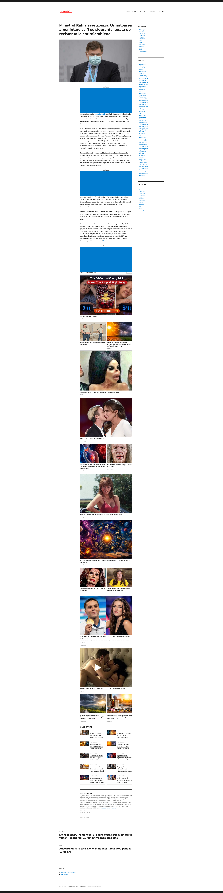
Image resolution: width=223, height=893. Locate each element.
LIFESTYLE (142, 39)
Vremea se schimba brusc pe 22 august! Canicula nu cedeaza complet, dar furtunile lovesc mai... (124, 749)
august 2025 (142, 86)
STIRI (140, 50)
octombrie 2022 (143, 148)
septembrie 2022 (143, 150)
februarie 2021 (143, 170)
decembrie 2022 (143, 144)
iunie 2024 (142, 111)
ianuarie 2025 (143, 99)
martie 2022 (142, 161)
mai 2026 (141, 69)
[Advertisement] (106, 100)
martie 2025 (142, 95)
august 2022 (142, 152)
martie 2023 (142, 139)
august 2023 (142, 130)
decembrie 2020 (143, 173)
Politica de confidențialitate (68, 872)
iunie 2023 (142, 133)
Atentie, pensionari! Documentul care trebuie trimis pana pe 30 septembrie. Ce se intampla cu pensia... (97, 737)
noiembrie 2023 (143, 124)
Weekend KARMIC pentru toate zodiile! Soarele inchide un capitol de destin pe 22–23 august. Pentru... (97, 749)
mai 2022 (141, 157)
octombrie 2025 (143, 82)
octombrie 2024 (143, 104)
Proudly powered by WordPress (92, 886)
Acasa (128, 11)
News (134, 11)
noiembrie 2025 (143, 80)
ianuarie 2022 (143, 164)
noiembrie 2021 (143, 168)
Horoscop (142, 33)
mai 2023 (141, 135)
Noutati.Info (62, 886)
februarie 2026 (143, 75)
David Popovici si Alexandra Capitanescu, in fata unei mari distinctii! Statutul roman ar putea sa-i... (124, 782)
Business (160, 11)
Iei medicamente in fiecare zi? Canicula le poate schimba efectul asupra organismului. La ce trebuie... (97, 771)
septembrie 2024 (143, 106)
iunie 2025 (142, 90)
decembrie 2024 (143, 100)
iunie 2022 (142, 155)
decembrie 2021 (143, 166)
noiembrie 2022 (143, 146)
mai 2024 (141, 113)
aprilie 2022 (142, 159)
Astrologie (142, 30)
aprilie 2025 (142, 93)
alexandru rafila (84, 817)
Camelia (82, 810)
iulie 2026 (142, 66)
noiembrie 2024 (143, 102)
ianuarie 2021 (142, 172)
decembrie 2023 (143, 122)
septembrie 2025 (143, 84)
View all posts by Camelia (109, 808)
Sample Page (64, 874)
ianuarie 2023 (143, 142)
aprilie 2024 (142, 115)
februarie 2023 (143, 141)
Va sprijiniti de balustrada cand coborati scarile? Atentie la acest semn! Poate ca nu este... (124, 771)
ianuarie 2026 (143, 77)
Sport (140, 48)
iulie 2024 (141, 110)
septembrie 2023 (143, 128)
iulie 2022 (141, 153)
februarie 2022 (143, 163)
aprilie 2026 (142, 71)
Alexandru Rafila (99, 114)
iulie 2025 (141, 88)
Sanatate (152, 11)
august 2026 (142, 64)
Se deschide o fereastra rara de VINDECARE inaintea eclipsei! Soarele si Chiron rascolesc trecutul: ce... (124, 737)
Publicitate (142, 44)
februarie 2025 (143, 97)
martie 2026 (142, 73)
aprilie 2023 (142, 137)
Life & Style (142, 11)
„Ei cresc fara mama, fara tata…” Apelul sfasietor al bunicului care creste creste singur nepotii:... (96, 760)
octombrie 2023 (143, 126)
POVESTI (141, 42)
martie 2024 (142, 117)
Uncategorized (143, 51)
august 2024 (142, 108)
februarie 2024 (143, 119)
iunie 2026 (142, 68)
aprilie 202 (142, 175)
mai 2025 (141, 91)
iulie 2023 (141, 131)
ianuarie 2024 (143, 121)
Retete (142, 37)
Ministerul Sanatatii (110, 241)
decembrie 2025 (143, 79)
